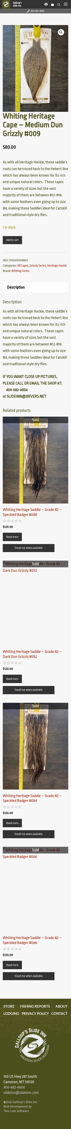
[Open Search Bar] (59, 4)
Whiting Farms (20, 271)
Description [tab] (16, 287)
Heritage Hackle (57, 265)
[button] (61, 32)
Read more (12, 537)
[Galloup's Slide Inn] (13, 4)
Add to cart (12, 240)
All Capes (22, 265)
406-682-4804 (37, 11)
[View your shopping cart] (52, 4)
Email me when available (29, 547)
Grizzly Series (37, 265)
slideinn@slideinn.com (21, 1092)
